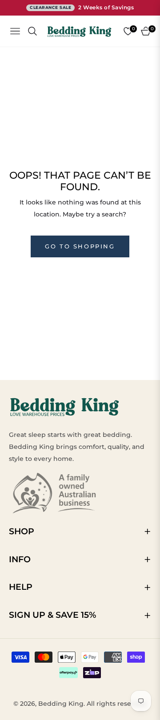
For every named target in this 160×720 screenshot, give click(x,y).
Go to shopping (80, 246)
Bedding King (61, 704)
